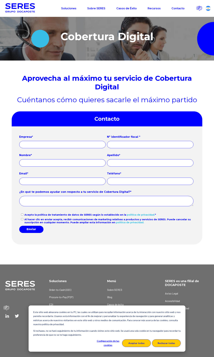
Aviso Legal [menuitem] (171, 293)
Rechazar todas (166, 343)
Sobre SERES (96, 8)
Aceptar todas (136, 343)
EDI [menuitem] (51, 304)
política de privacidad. (141, 214)
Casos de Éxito (126, 8)
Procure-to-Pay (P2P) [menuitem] (61, 297)
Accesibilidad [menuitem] (172, 300)
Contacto (178, 8)
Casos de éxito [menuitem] (115, 304)
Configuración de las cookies (108, 342)
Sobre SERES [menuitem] (114, 289)
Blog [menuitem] (109, 297)
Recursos (154, 8)
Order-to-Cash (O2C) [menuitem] (60, 289)
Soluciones (68, 8)
